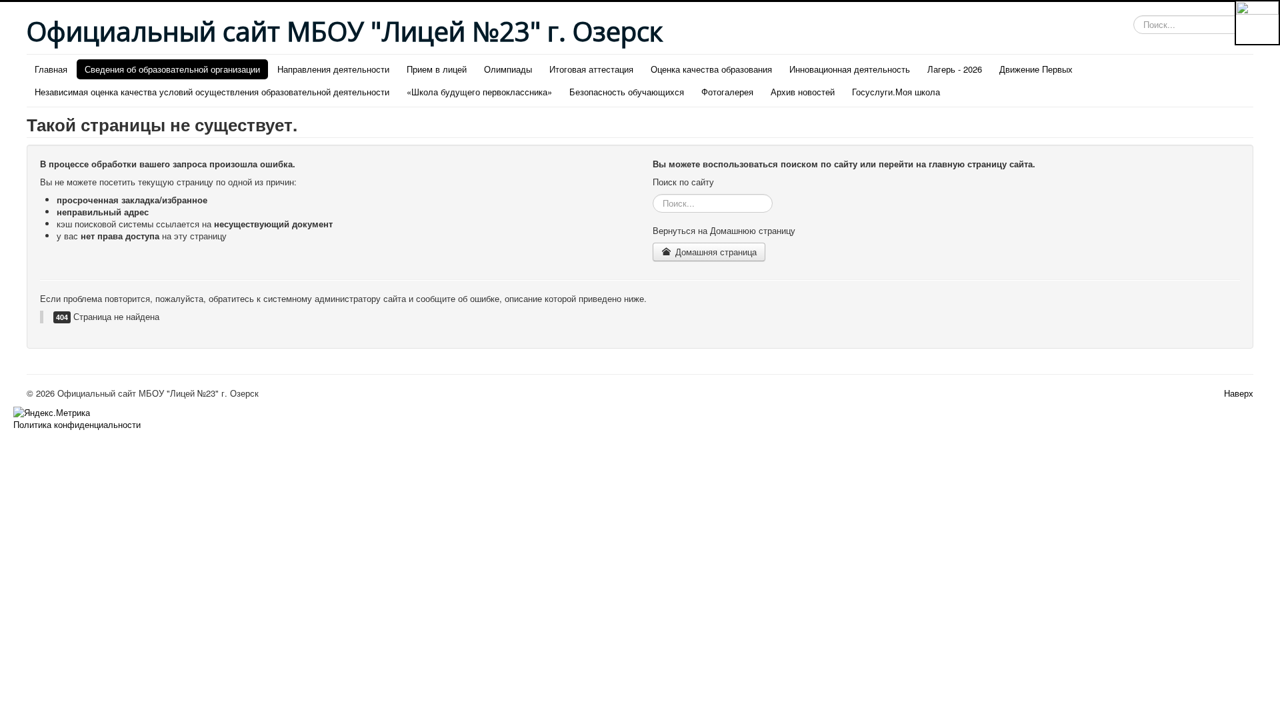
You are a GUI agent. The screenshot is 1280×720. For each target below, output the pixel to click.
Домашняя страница (715, 251)
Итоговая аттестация (591, 69)
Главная (51, 69)
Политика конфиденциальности (77, 425)
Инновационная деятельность (849, 69)
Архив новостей (803, 91)
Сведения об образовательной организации (172, 69)
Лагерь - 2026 (954, 69)
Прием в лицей (437, 69)
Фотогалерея (727, 91)
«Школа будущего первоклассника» (479, 91)
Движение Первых (1036, 69)
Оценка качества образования (711, 69)
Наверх (1238, 393)
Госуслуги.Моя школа (896, 91)
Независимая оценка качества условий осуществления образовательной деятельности (212, 91)
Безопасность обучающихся (626, 91)
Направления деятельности (333, 69)
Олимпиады (508, 69)
